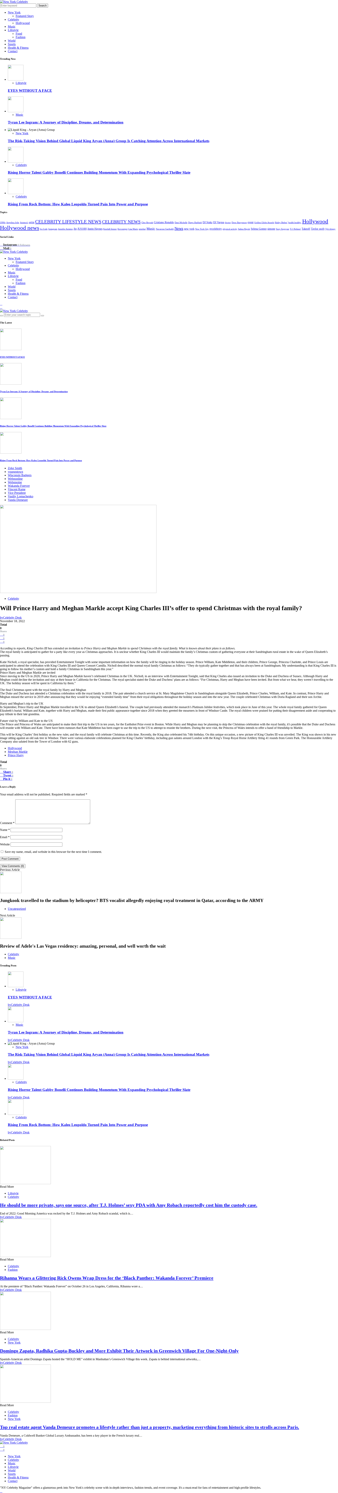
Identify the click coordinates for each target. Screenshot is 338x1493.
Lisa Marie (133, 229)
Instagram (52, 229)
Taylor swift (318, 228)
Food (19, 33)
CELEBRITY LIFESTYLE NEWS (68, 221)
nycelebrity (215, 228)
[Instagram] (1, 303)
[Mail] (1, 307)
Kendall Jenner (110, 229)
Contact (12, 51)
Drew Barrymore (239, 222)
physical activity (230, 229)
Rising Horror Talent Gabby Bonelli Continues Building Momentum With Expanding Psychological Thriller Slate (99, 172)
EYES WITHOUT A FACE (30, 91)
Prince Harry (16, 755)
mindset (142, 229)
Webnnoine (15, 482)
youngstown (15, 471)
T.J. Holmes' (295, 229)
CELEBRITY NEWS (121, 221)
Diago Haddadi (195, 222)
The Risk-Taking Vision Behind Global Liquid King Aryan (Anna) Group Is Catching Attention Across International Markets (108, 141)
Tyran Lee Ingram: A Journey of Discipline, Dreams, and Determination (65, 122)
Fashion (20, 37)
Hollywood (23, 23)
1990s (2, 222)
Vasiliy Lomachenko (20, 496)
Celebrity (13, 19)
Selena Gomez (259, 228)
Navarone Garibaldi (165, 229)
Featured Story (25, 16)
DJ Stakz (207, 222)
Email (5, 837)
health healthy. (294, 222)
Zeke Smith (15, 468)
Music (11, 26)
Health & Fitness (18, 47)
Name (5, 829)
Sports (12, 44)
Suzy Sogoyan (282, 229)
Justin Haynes (94, 228)
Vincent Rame (16, 489)
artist (31, 222)
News (178, 228)
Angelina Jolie (12, 222)
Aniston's (24, 222)
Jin (75, 228)
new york (189, 228)
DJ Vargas (218, 222)
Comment (7, 823)
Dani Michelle (181, 222)
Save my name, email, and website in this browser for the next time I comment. (53, 851)
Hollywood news (19, 228)
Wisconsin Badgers (19, 475)
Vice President (17, 492)
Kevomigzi (123, 229)
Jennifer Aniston (65, 229)
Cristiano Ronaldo (164, 222)
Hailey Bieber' (281, 222)
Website (5, 844)
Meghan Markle (18, 751)
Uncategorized (17, 908)
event (251, 222)
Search (43, 5)
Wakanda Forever (19, 485)
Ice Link (44, 229)
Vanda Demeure (18, 500)
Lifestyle (13, 30)
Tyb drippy (330, 229)
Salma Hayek (244, 229)
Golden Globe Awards (264, 222)
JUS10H (82, 228)
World (11, 40)
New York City (202, 229)
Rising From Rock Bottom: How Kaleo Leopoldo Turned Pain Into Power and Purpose (78, 204)
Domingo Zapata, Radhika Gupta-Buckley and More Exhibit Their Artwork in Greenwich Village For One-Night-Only (119, 1350)
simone (271, 228)
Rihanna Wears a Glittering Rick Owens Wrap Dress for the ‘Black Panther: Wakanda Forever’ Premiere (106, 1278)
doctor (228, 222)
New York (14, 12)
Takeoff (306, 228)
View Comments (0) (13, 866)
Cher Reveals (147, 222)
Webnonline (15, 478)
